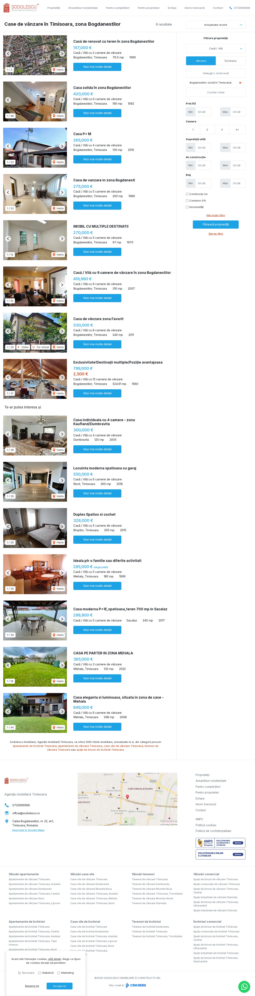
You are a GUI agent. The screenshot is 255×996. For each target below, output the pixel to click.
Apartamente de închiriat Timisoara (29, 926)
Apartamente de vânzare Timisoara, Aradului (35, 884)
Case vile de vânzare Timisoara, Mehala (93, 898)
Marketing (67, 972)
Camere (191, 121)
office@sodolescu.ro (26, 813)
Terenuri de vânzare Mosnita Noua (152, 888)
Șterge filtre (216, 233)
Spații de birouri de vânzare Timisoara (215, 879)
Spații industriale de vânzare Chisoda (215, 910)
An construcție (196, 157)
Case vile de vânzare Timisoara (88, 879)
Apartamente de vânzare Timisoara (29, 879)
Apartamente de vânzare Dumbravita (30, 888)
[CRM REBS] (135, 985)
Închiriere (230, 60)
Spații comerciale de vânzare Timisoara (216, 884)
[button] (8, 54)
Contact (218, 7)
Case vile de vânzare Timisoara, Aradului (94, 893)
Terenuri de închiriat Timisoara (149, 931)
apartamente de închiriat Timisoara (35, 745)
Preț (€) (191, 103)
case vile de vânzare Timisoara (123, 745)
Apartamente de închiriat (27, 921)
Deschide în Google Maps (28, 830)
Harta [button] (60, 69)
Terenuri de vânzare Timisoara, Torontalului (157, 893)
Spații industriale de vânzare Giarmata (215, 897)
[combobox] (216, 48)
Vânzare (201, 60)
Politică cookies (206, 825)
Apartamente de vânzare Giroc (26, 898)
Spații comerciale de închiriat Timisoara (216, 931)
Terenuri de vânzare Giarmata (149, 903)
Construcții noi (198, 194)
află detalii (54, 959)
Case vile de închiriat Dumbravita (89, 931)
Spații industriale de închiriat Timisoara (215, 953)
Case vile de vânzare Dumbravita (89, 884)
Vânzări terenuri (143, 874)
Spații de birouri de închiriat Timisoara (215, 926)
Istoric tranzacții (195, 7)
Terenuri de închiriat (146, 921)
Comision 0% (197, 200)
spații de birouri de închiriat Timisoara (100, 749)
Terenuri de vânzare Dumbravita (150, 884)
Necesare (28, 972)
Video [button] (25, 347)
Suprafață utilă (196, 139)
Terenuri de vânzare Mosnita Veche (152, 898)
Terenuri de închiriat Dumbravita (150, 926)
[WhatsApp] (244, 987)
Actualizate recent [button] (215, 24)
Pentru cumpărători (117, 7)
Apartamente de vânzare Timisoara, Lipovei (34, 903)
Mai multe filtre (216, 215)
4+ (237, 129)
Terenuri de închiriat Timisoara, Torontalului (157, 936)
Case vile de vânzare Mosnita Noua (91, 888)
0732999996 (242, 7)
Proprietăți (53, 7)
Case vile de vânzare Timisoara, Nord (92, 903)
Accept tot (59, 986)
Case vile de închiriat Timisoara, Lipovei (93, 941)
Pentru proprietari (149, 7)
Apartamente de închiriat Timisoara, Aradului (34, 936)
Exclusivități (196, 206)
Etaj (188, 174)
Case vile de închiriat (85, 921)
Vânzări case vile (82, 874)
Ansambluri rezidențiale (83, 7)
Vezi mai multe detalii (97, 67)
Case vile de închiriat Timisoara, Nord (92, 945)
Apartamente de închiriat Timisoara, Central (34, 931)
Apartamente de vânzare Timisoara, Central (34, 893)
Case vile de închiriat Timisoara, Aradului (94, 936)
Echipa (172, 7)
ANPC (199, 819)
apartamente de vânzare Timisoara (80, 745)
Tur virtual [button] (42, 347)
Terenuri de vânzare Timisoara (150, 879)
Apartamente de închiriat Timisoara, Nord (33, 949)
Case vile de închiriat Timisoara (88, 926)
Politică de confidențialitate (213, 831)
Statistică (47, 972)
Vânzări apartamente (24, 874)
